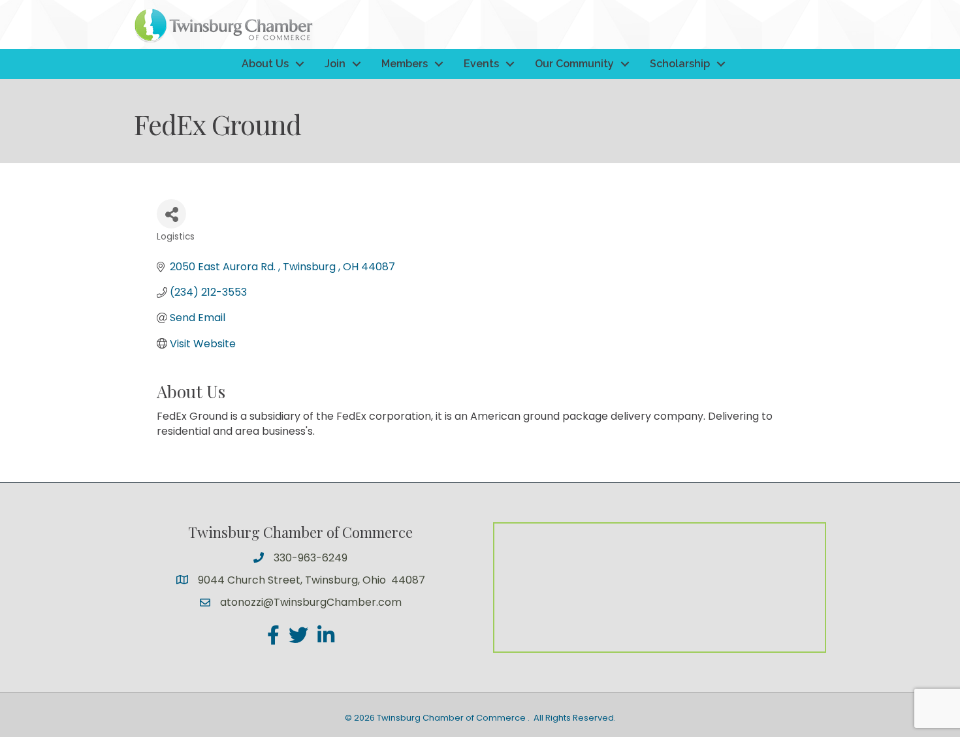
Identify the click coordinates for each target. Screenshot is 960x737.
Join (335, 63)
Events (481, 63)
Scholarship (680, 63)
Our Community (574, 63)
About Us (265, 63)
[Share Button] (171, 213)
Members (404, 63)
